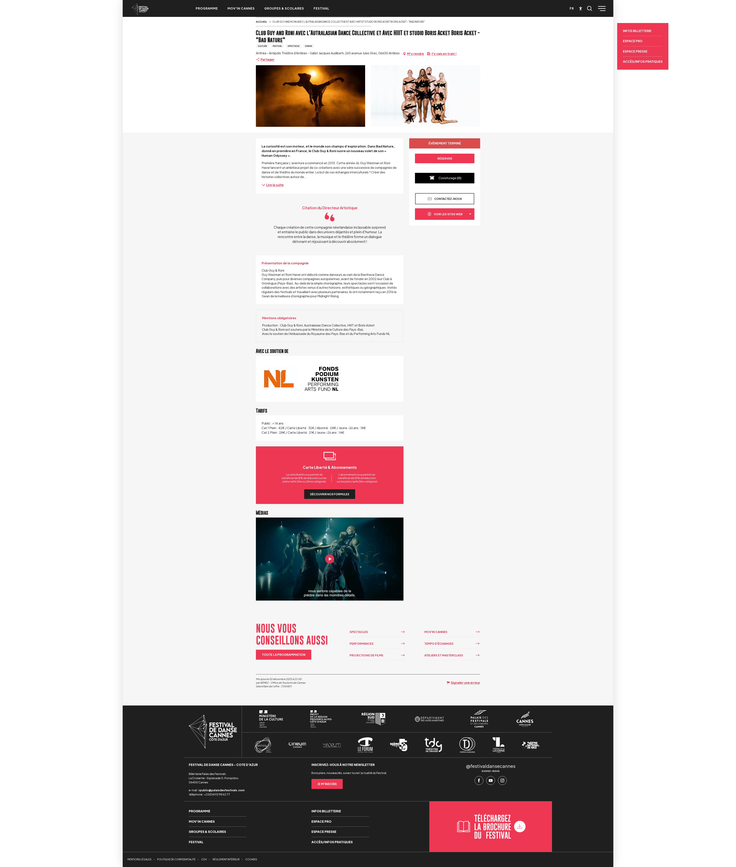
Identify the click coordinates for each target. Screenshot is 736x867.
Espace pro (632, 41)
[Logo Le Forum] (365, 745)
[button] (589, 8)
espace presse (635, 51)
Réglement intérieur (226, 859)
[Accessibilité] (580, 8)
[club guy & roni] (329, 559)
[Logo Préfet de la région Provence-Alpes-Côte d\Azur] (321, 719)
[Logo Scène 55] (398, 745)
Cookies (251, 859)
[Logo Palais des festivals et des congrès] (479, 719)
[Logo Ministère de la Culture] (271, 719)
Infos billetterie (637, 31)
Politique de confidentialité (176, 859)
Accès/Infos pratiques (643, 61)
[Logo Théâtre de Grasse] (433, 745)
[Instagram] (502, 782)
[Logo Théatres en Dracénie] (467, 745)
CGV (204, 859)
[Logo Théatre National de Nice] (530, 745)
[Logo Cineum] (297, 745)
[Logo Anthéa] (263, 745)
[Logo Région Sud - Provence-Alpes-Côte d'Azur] (373, 719)
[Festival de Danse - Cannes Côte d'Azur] (140, 9)
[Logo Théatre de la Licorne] (499, 745)
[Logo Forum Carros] (332, 745)
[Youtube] (490, 782)
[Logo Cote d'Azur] (525, 719)
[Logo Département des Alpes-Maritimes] (429, 719)
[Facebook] (479, 782)
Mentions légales (139, 859)
